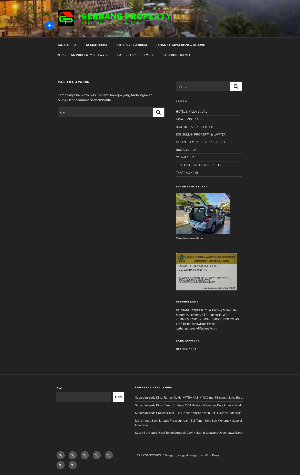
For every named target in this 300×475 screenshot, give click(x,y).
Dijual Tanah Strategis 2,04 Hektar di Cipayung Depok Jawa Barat (198, 405)
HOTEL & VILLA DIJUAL (132, 45)
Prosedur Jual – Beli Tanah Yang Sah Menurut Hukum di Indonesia (198, 413)
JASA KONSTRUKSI (176, 55)
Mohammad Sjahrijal (148, 420)
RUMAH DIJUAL (97, 45)
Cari (59, 388)
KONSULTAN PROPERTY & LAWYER (82, 55)
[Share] (50, 25)
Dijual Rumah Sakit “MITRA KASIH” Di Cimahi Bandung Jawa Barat (199, 397)
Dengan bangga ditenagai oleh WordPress (192, 455)
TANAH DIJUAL (67, 45)
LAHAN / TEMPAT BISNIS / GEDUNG (180, 45)
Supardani (141, 397)
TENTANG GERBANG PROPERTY (198, 165)
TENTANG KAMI (187, 172)
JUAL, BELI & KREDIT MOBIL (135, 55)
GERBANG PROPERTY (126, 16)
